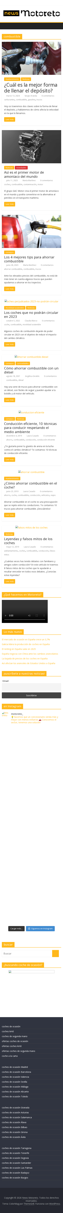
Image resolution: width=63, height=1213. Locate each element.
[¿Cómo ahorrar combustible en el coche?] (31, 472)
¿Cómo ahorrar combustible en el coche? (30, 485)
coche (6, 324)
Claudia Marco (31, 320)
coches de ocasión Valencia (15, 1076)
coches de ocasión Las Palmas (17, 1167)
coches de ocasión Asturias (15, 1112)
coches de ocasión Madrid (15, 1067)
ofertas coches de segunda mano (18, 1051)
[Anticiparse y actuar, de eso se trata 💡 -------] (31, 875)
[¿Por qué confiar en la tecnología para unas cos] (31, 775)
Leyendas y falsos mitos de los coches (28, 540)
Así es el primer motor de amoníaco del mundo (24, 174)
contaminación (30, 184)
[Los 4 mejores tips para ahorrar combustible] (31, 216)
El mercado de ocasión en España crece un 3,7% (26, 639)
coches (7, 184)
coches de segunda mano (14, 1036)
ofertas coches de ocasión (15, 1041)
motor (40, 184)
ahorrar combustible (13, 269)
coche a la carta (10, 1055)
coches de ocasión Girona (15, 1132)
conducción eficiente (46, 439)
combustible (21, 99)
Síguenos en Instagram (42, 928)
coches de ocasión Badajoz (15, 1172)
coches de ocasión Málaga (15, 1086)
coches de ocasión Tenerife (15, 1153)
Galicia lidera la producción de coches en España (26, 644)
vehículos (45, 495)
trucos (39, 99)
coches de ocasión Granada (15, 1107)
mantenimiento (12, 79)
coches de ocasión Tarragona (16, 1148)
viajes (53, 495)
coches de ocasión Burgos (15, 1177)
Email (6, 680)
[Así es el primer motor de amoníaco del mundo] (31, 132)
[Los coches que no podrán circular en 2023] (31, 301)
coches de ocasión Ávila (14, 1137)
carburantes (9, 99)
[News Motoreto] (5, 26)
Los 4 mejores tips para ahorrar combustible (29, 259)
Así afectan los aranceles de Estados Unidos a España (28, 663)
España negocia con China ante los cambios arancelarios (30, 653)
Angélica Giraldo (32, 376)
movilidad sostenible (15, 307)
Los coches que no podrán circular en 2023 (31, 314)
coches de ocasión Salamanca (17, 1117)
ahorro (9, 439)
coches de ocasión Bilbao (14, 1127)
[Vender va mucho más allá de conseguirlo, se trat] (31, 908)
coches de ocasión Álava (14, 1122)
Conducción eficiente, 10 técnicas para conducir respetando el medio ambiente (30, 427)
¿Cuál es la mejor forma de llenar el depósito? (30, 87)
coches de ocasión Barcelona (16, 1071)
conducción (31, 439)
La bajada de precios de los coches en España (25, 658)
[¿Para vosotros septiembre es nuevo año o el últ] (31, 808)
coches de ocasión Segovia (15, 1157)
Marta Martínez (29, 180)
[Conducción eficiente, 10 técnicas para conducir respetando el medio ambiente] (31, 412)
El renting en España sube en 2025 (19, 649)
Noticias (26, 79)
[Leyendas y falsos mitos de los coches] (31, 527)
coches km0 (8, 1031)
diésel (21, 380)
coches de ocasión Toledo (15, 1096)
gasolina (31, 99)
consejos (9, 252)
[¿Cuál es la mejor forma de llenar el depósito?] (31, 43)
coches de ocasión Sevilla (14, 1081)
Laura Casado (33, 435)
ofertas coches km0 (12, 1046)
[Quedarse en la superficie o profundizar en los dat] (31, 842)
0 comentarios (47, 95)
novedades (21, 167)
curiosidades (22, 363)
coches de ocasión (11, 1026)
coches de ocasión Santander (16, 1162)
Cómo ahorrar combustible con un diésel (31, 370)
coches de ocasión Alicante (15, 1091)
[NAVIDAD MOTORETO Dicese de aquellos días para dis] (31, 742)
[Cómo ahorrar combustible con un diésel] (31, 357)
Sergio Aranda (31, 95)
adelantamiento (11, 551)
